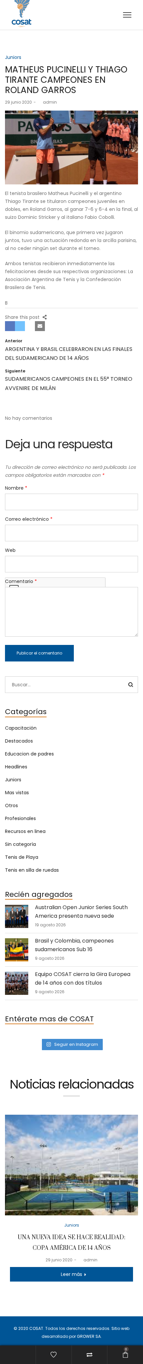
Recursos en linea (25, 831)
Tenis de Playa (21, 857)
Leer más (71, 1274)
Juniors (13, 57)
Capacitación (21, 728)
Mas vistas (17, 792)
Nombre (16, 488)
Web (10, 550)
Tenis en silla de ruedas (32, 870)
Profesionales (20, 818)
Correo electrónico (29, 519)
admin (47, 102)
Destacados (19, 741)
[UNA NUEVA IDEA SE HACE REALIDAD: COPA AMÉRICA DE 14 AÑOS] (71, 1165)
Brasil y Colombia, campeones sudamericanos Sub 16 (74, 945)
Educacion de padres (29, 754)
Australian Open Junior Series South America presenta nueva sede (81, 911)
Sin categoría (20, 844)
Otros (11, 805)
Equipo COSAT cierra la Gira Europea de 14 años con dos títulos (82, 978)
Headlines (16, 766)
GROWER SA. (89, 1336)
